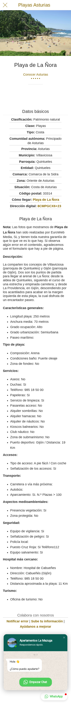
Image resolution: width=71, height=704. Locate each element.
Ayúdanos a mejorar (35, 626)
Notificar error (17, 621)
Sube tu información (47, 621)
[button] (64, 637)
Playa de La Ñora (46, 199)
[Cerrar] (5, 5)
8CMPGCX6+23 (49, 206)
